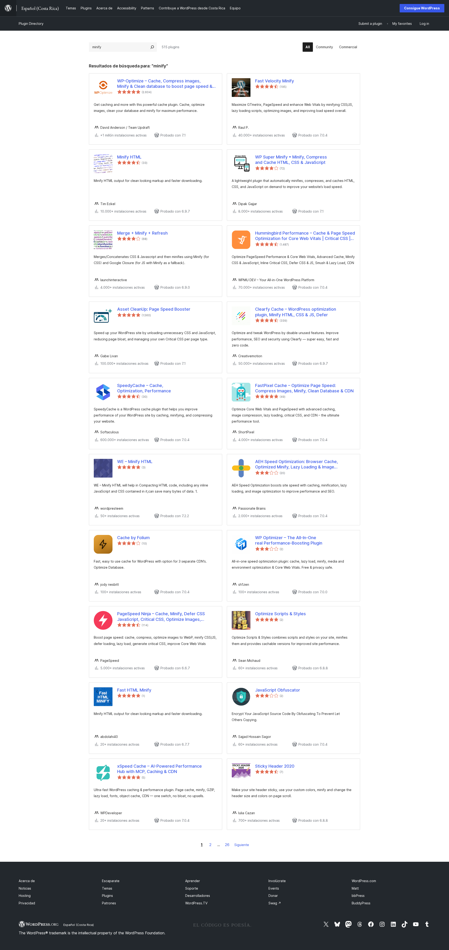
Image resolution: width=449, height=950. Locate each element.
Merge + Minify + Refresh (142, 233)
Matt (355, 888)
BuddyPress (361, 903)
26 (227, 844)
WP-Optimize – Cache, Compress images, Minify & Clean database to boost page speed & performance (164, 83)
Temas (107, 888)
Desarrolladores (197, 896)
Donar (273, 896)
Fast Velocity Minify (274, 80)
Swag (274, 903)
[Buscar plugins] (152, 47)
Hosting (25, 896)
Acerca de (27, 881)
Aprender (192, 881)
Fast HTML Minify (134, 690)
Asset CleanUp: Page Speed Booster (153, 309)
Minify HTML (129, 157)
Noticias (25, 888)
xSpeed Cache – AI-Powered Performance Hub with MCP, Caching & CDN (159, 769)
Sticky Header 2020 (274, 766)
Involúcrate (277, 881)
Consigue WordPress (422, 8)
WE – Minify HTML (134, 461)
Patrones (109, 903)
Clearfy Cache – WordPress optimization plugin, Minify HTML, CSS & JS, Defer (295, 312)
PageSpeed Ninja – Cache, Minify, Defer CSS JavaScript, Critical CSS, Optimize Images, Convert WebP (161, 616)
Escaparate (110, 881)
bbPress (358, 896)
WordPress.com (364, 881)
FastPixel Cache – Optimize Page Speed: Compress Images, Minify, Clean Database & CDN (304, 388)
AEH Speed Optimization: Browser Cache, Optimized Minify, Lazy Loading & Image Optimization (296, 464)
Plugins (107, 896)
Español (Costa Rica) (78, 925)
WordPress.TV (196, 903)
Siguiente (241, 845)
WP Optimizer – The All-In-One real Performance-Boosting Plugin (288, 540)
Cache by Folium (133, 537)
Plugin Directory (31, 24)
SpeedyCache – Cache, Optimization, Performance (144, 388)
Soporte (191, 888)
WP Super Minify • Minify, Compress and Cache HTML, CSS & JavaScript (291, 160)
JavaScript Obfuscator (277, 690)
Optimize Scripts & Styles (280, 613)
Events (273, 888)
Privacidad (27, 903)
